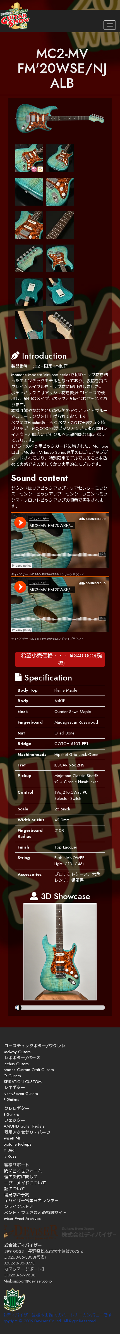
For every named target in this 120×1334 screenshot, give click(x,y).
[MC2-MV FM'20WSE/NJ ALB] (29, 158)
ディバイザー (19, 574)
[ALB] (60, 118)
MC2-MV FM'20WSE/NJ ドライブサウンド (57, 638)
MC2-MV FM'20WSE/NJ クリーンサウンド (57, 574)
